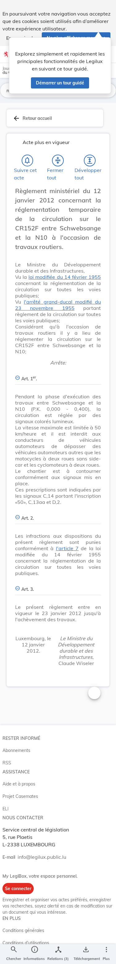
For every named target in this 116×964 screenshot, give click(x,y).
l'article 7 (67, 548)
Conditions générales (23, 930)
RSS (6, 763)
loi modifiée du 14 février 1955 (64, 277)
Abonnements (16, 750)
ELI (5, 809)
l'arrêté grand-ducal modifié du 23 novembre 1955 (58, 305)
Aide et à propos (18, 784)
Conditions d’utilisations (25, 943)
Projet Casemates (20, 796)
